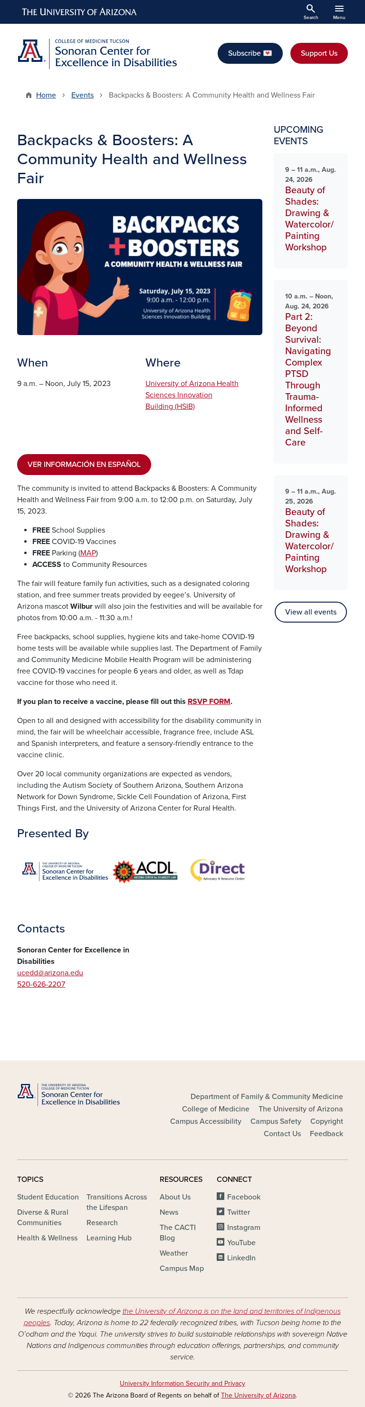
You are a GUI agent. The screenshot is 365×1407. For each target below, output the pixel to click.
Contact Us (282, 1134)
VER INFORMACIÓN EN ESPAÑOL (84, 464)
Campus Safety (275, 1121)
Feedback (326, 1134)
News (169, 1212)
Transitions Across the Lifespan (116, 1202)
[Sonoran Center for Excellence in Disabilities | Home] (97, 54)
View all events (310, 612)
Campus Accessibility (205, 1121)
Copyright (326, 1121)
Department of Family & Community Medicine (267, 1096)
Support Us (319, 53)
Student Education (48, 1197)
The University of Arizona (301, 1109)
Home (46, 95)
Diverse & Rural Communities (42, 1218)
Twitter (238, 1212)
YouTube (241, 1243)
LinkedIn (241, 1258)
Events (82, 95)
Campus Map (182, 1268)
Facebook (243, 1197)
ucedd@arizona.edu (50, 973)
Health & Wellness (47, 1238)
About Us (175, 1197)
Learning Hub (109, 1238)
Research (102, 1223)
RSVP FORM (209, 701)
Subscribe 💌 (250, 53)
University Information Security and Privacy (182, 1383)
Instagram (243, 1227)
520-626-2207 (41, 984)
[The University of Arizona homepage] (79, 12)
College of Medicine (216, 1109)
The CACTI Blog (178, 1233)
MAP (88, 553)
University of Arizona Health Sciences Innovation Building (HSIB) (192, 395)
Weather (174, 1253)
